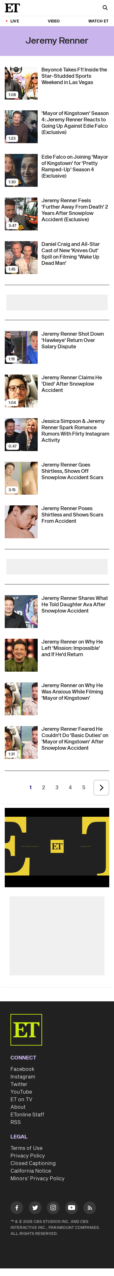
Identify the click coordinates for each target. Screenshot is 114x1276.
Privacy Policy (27, 1156)
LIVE (14, 21)
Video (54, 21)
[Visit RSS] (89, 1208)
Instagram (22, 1077)
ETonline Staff (27, 1115)
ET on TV (21, 1099)
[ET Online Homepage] (14, 8)
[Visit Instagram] (53, 1208)
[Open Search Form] (105, 8)
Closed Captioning (33, 1163)
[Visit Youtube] (71, 1207)
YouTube (21, 1092)
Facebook (22, 1069)
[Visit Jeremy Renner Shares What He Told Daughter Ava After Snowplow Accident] (21, 611)
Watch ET (98, 21)
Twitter (19, 1084)
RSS (15, 1122)
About (18, 1107)
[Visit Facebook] (16, 1208)
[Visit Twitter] (35, 1208)
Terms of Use (26, 1148)
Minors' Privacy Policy (37, 1178)
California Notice (30, 1171)
